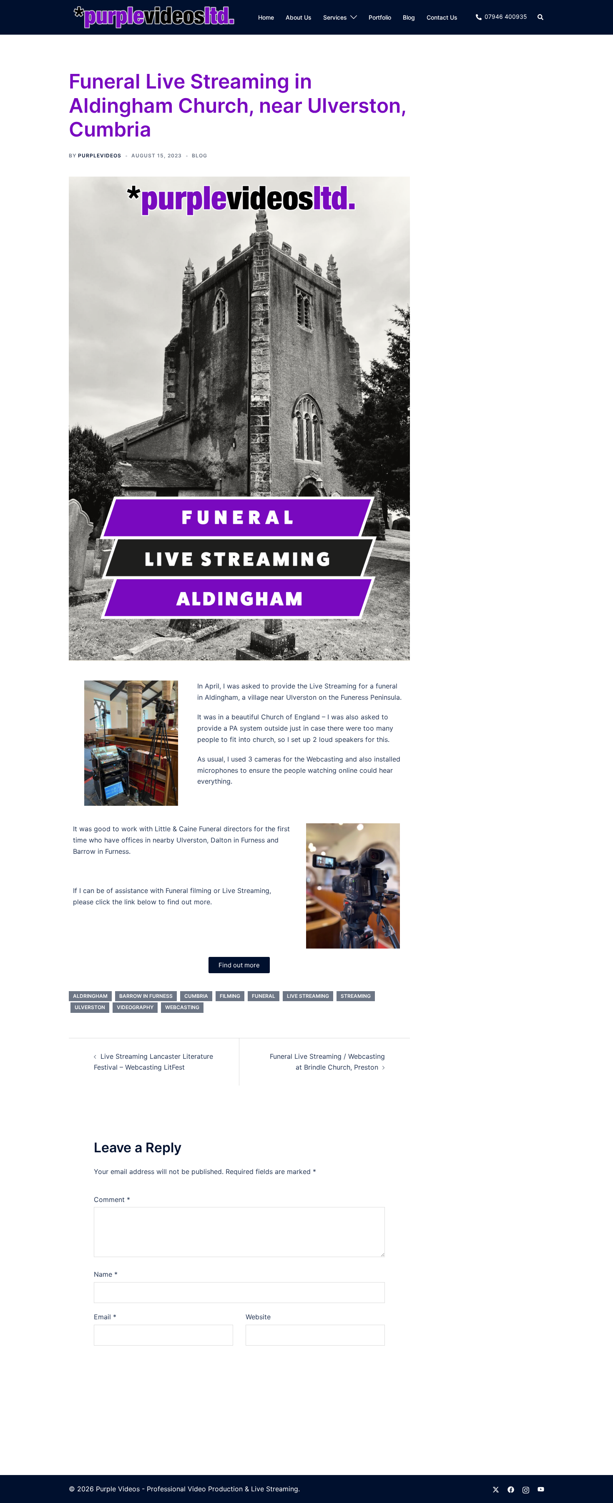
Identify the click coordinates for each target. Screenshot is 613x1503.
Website (258, 1317)
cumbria (196, 996)
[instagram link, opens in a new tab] (526, 1489)
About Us (299, 17)
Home (266, 17)
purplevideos (99, 155)
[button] (541, 17)
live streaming (308, 996)
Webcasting (182, 1007)
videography (135, 1007)
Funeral (263, 996)
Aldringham (90, 996)
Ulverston (90, 1007)
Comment (112, 1199)
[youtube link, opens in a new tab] (541, 1489)
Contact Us (442, 17)
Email (105, 1317)
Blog (409, 17)
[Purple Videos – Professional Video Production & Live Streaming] (154, 17)
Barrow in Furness (146, 996)
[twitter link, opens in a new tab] (495, 1489)
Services (335, 17)
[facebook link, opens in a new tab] (510, 1489)
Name (106, 1274)
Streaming (356, 996)
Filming (230, 996)
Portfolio (380, 17)
